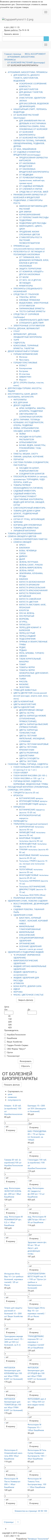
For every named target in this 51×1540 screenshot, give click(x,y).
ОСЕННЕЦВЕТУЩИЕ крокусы (32, 803)
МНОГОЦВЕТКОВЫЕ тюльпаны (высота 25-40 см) (33, 876)
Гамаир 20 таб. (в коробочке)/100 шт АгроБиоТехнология (13, 1162)
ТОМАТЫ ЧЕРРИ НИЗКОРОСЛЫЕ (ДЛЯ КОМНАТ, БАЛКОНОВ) (34, 673)
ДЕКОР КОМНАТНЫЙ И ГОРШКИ (23, 351)
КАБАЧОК (23, 578)
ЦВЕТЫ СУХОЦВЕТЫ (29, 758)
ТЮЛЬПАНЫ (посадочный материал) (30, 823)
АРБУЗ (22, 544)
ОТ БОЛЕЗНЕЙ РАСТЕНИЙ (31, 137)
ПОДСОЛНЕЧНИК (27, 638)
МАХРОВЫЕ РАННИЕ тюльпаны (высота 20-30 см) (34, 856)
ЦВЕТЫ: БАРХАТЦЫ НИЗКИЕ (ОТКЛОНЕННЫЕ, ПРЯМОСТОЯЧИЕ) (32, 718)
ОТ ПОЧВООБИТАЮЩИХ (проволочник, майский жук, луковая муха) (32, 180)
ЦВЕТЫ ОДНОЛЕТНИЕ (24, 707)
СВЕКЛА (23, 655)
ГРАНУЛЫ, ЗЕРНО (27, 297)
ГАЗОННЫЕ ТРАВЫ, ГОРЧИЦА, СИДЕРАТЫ (28, 764)
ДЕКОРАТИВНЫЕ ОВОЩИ (31, 709)
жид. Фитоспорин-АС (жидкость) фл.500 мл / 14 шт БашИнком (36, 1192)
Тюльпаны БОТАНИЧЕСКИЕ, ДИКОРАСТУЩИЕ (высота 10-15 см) (33, 889)
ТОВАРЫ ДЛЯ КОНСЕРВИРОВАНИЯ (25, 533)
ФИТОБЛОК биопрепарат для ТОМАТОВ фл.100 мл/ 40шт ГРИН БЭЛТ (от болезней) (13, 1404)
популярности (14, 1099)
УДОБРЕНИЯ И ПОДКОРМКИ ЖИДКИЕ (26, 951)
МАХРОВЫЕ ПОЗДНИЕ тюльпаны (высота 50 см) (31, 839)
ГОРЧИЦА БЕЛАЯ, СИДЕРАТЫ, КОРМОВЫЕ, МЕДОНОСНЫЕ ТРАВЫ (30, 782)
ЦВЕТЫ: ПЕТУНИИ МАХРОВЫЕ (34, 744)
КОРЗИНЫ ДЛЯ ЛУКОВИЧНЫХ (27, 524)
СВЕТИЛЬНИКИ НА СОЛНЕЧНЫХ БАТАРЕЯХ (30, 415)
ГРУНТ (16, 331)
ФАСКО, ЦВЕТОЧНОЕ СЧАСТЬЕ (28, 994)
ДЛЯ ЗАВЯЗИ (25, 211)
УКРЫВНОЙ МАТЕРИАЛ (24, 530)
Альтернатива (25, 368)
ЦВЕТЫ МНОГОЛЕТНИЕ (24, 704)
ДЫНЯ (22, 559)
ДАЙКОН (23, 556)
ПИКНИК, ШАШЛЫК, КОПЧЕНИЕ (28, 456)
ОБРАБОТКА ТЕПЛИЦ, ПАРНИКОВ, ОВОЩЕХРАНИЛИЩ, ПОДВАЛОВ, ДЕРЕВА (29, 143)
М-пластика (24, 373)
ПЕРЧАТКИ (18, 459)
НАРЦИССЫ (19, 806)
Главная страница (12, 53)
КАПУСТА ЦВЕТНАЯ (28, 601)
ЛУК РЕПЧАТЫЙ (26, 615)
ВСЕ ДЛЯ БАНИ (20, 402)
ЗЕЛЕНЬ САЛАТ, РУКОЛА (31, 564)
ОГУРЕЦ (23, 621)
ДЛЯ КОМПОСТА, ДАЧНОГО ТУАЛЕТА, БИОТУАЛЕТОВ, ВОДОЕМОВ (26, 77)
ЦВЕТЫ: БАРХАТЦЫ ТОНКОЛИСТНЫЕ (28, 731)
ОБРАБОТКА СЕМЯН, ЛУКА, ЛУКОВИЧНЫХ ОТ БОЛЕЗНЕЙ (33, 127)
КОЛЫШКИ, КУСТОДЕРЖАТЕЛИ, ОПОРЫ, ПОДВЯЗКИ (28, 424)
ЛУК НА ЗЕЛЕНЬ (26, 613)
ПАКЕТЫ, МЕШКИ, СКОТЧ (25, 453)
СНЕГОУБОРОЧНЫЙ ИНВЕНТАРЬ (29, 507)
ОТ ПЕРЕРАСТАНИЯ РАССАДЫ (33, 217)
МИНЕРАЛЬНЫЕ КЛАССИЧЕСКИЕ (27, 933)
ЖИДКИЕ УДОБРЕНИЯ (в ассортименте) (25, 973)
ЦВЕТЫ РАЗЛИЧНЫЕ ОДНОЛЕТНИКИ (29, 754)
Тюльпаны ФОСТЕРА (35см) (32, 895)
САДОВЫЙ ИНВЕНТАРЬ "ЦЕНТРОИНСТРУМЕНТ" (25, 495)
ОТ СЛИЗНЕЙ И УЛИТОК (30, 188)
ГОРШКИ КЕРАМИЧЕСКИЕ (25, 354)
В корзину (10, 1130)
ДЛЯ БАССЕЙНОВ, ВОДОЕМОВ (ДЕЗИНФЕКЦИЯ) (34, 105)
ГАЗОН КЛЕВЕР (20, 772)
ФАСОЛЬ (23, 681)
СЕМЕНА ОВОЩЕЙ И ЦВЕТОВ (22, 536)
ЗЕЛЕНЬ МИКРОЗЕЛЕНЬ (30, 567)
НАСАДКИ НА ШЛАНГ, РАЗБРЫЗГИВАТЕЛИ (29, 469)
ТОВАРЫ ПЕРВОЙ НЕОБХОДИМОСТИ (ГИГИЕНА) (28, 486)
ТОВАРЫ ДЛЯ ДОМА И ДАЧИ (26, 510)
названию (12, 1097)
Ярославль (24, 359)
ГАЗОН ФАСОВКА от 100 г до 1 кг (28, 778)
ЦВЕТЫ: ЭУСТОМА (28, 761)
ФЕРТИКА (18, 991)
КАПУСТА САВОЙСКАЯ (30, 598)
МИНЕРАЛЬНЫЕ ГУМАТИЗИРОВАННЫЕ (30, 928)
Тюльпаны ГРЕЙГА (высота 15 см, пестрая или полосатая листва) (33, 863)
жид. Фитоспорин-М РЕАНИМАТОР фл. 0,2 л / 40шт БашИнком (13, 1221)
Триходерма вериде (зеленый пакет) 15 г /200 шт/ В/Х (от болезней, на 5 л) (13, 1340)
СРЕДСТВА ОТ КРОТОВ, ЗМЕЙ (33, 191)
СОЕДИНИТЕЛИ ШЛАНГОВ (31, 473)
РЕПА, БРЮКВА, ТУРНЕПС (31, 652)
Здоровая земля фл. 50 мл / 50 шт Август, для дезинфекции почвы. (37, 1248)
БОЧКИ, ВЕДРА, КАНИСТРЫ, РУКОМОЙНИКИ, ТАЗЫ (32, 446)
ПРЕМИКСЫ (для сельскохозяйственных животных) (29, 247)
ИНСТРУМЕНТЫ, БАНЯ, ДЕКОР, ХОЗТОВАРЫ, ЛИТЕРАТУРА (23, 395)
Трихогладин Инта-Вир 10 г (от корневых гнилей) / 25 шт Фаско (36, 1312)
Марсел (22, 379)
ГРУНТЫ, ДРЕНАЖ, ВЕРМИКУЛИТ (24, 328)
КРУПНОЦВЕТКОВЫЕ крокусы (33, 801)
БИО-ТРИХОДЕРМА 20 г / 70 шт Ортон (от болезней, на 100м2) (37, 1135)
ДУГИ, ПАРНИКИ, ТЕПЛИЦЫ (26, 419)
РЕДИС (22, 647)
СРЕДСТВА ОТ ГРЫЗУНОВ (26, 294)
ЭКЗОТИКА (24, 687)
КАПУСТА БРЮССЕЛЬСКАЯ (32, 587)
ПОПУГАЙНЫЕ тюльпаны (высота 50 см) (31, 871)
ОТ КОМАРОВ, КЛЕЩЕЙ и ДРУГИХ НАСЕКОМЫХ (31, 273)
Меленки (23, 356)
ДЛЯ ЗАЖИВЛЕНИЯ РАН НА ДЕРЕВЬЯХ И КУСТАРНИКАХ (32, 122)
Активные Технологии (38, 1538)
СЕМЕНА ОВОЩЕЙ (22, 541)
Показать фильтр (12, 1084)
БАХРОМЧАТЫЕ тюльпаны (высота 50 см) (31, 828)
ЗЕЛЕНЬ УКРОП (26, 570)
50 (42, 1510)
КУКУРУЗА (24, 610)
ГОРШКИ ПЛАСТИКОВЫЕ (25, 362)
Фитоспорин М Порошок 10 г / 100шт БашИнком (36, 1427)
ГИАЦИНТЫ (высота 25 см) (26, 792)
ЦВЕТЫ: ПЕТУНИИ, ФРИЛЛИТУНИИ (28, 748)
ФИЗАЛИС (24, 684)
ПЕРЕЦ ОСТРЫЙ (27, 633)
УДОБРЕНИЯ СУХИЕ (23, 914)
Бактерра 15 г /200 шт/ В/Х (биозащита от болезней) (37, 1108)
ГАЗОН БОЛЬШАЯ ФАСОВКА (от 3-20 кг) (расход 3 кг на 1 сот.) (30, 768)
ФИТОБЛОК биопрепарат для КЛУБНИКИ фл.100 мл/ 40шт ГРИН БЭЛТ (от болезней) (13, 1373)
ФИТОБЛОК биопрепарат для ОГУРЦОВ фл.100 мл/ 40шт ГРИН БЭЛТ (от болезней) (37, 1373)
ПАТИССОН (24, 624)
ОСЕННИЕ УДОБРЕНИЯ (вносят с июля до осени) (31, 947)
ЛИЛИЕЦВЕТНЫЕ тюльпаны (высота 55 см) (32, 834)
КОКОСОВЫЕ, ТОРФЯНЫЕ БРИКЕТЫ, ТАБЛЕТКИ (26, 347)
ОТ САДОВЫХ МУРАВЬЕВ (31, 186)
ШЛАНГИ (23, 450)
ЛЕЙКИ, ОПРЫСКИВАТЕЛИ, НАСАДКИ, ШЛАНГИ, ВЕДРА (26, 429)
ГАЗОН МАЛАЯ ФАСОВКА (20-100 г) (30, 775)
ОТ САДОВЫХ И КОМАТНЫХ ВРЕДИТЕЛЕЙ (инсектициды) (27, 153)
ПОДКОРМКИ (25, 220)
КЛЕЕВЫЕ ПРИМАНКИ (29, 299)
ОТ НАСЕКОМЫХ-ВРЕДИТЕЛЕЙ (27, 164)
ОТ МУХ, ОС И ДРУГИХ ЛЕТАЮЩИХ (30, 281)
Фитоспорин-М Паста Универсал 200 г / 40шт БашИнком (12, 1482)
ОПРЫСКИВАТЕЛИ (28, 442)
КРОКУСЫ (18, 795)
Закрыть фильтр (25, 999)
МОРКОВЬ (24, 618)
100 (45, 1510)
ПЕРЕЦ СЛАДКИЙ (27, 635)
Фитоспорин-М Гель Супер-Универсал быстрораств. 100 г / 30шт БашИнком (37, 1454)
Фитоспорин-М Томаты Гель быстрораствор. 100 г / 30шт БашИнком (37, 1482)
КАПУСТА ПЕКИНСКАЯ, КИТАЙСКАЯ (30, 594)
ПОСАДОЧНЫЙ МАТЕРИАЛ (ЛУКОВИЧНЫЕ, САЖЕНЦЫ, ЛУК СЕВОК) (28, 788)
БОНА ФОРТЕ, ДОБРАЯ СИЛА (27, 986)
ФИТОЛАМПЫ (19, 399)
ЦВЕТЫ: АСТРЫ (26, 712)
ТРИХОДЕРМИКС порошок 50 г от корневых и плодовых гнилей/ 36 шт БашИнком (36, 1342)
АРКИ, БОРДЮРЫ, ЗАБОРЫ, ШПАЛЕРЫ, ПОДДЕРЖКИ (32, 409)
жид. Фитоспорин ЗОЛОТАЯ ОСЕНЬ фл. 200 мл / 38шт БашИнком (12, 1192)
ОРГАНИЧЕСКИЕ (27, 943)
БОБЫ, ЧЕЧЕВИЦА (28, 550)
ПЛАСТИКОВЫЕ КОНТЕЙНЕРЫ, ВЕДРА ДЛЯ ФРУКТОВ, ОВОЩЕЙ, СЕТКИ (29, 502)
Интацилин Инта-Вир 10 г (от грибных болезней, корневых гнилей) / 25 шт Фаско (13, 1279)
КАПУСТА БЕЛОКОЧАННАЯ (32, 581)
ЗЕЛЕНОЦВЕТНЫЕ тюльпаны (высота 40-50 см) (33, 845)
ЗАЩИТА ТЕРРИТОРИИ (30, 268)
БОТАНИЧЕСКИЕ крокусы (31, 798)
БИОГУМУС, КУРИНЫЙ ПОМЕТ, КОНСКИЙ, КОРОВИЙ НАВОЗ (33, 920)
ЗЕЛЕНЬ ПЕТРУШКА (28, 561)
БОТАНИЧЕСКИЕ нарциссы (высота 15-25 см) (32, 811)
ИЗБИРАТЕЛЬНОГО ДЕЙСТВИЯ (34, 319)
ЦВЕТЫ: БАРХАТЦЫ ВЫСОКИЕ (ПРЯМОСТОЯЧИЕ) (33, 725)
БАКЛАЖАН (24, 547)
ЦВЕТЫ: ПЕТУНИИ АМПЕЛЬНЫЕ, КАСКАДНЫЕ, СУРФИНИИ (32, 738)
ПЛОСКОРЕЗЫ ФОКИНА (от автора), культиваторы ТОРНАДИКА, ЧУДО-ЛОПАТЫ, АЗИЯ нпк (30, 479)
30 (39, 1510)
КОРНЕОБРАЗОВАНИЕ (29, 214)
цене (10, 1094)
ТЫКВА (22, 678)
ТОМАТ (22, 664)
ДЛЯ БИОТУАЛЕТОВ (28, 89)
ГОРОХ (22, 553)
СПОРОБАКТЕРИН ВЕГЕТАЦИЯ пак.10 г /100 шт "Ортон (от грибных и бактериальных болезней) (37, 1280)
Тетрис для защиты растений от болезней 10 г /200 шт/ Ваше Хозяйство (13, 1312)
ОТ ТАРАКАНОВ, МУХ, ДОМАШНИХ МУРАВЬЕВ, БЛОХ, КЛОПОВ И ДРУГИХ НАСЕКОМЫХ (34, 261)
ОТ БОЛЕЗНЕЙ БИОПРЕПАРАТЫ (27, 133)
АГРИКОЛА (18, 983)
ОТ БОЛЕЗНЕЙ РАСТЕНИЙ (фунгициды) (26, 62)
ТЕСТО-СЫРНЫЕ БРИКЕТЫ (32, 311)
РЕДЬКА (23, 650)
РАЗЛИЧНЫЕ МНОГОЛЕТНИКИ (27, 897)
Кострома (23, 371)
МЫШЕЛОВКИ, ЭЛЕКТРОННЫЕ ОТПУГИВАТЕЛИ (33, 304)
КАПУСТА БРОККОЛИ (29, 584)
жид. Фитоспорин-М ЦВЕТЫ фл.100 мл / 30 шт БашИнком (37, 1219)
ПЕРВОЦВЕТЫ (20, 820)
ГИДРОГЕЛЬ (19, 342)
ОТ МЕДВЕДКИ (26, 174)
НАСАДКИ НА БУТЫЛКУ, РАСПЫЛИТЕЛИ (30, 438)
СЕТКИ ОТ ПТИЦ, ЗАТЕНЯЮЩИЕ (29, 519)
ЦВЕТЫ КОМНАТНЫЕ (23, 701)
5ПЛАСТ (23, 365)
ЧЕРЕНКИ (18, 521)
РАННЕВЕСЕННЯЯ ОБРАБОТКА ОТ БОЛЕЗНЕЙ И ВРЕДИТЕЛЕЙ (30, 196)
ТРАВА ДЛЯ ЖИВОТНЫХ (25, 689)
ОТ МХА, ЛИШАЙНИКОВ (24, 148)
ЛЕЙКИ (22, 433)
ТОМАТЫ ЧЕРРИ (27, 667)
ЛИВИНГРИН (25, 376)
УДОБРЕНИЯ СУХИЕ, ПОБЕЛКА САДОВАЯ (27, 900)
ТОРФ (16, 339)
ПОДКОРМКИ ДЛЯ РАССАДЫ (32, 223)
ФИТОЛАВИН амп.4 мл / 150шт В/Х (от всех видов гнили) (37, 1401)
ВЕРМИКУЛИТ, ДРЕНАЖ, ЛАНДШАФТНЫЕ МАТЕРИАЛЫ (27, 335)
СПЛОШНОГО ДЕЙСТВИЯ (31, 322)
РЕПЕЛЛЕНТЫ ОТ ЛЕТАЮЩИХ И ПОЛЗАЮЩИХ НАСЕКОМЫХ (28, 253)
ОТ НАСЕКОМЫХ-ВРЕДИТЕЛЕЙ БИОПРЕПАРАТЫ (34, 170)
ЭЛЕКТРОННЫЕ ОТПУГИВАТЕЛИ (29, 325)
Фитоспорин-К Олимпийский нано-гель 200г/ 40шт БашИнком (13, 1454)
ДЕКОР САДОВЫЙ (21, 405)
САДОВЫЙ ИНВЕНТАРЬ (24, 490)
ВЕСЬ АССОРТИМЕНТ (35, 53)
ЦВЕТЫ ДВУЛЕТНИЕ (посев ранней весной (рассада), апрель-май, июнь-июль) (30, 695)
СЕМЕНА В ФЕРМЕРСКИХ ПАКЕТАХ (30, 539)
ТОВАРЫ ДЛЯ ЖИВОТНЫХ (26, 527)
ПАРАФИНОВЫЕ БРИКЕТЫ (31, 308)
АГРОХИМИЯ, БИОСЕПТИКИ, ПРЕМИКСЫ (27, 72)
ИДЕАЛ (16, 988)
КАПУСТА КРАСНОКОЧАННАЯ (33, 590)
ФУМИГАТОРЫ (26, 285)
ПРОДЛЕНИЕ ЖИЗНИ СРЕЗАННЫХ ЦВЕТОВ (29, 233)
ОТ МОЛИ (23, 277)
